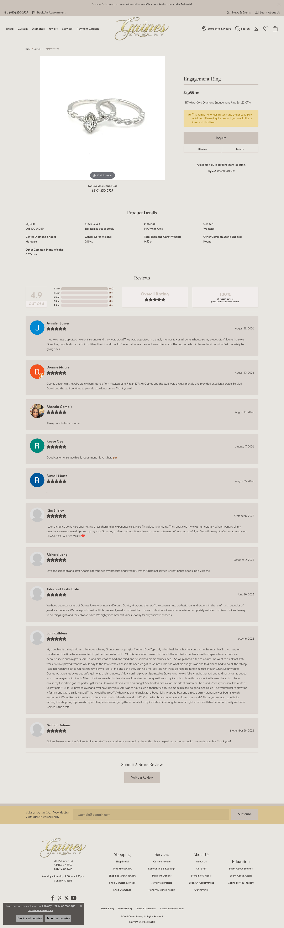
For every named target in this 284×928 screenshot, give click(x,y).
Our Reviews (201, 889)
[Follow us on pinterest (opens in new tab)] (59, 898)
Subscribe (245, 814)
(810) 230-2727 (102, 191)
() (111, 288)
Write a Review (142, 777)
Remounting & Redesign (161, 868)
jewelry (38, 49)
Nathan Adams (58, 725)
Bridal (10, 28)
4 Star (56, 292)
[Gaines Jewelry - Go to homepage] (63, 848)
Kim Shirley (55, 510)
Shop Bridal (122, 861)
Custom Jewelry (161, 861)
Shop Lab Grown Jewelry (122, 875)
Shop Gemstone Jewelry (122, 882)
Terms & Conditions (146, 908)
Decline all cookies (29, 918)
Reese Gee (55, 441)
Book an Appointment (201, 882)
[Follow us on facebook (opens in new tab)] (52, 898)
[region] (102, 118)
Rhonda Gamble (59, 407)
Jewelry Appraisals (162, 882)
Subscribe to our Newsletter (47, 812)
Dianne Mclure (58, 367)
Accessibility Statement (172, 908)
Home (28, 49)
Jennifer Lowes (58, 323)
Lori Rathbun (57, 633)
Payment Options (88, 28)
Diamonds (38, 28)
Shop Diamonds (122, 889)
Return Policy (107, 908)
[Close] (279, 4)
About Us (201, 861)
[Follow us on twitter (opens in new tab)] (66, 898)
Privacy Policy (125, 908)
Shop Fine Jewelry (122, 868)
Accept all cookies (58, 918)
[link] (16, 12)
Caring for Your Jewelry (241, 882)
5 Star (57, 288)
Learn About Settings (241, 868)
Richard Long (57, 554)
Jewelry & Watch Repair (162, 889)
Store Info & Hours (201, 875)
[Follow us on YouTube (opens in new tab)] (73, 898)
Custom (23, 28)
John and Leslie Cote (63, 589)
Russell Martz (57, 476)
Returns (240, 149)
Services (67, 28)
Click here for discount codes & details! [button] (169, 4)
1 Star (57, 305)
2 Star (57, 301)
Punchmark (148, 922)
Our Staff (201, 868)
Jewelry (53, 28)
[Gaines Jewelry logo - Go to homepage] (142, 29)
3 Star (57, 297)
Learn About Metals (241, 875)
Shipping (202, 149)
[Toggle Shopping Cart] (275, 28)
